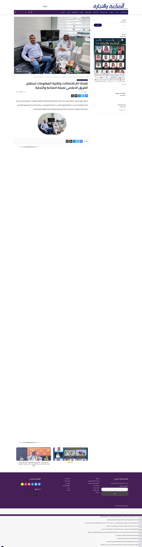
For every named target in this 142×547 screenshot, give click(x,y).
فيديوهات (68, 483)
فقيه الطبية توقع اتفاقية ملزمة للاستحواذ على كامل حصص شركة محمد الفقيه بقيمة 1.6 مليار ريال (122, 529)
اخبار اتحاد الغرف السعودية (93, 483)
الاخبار (117, 12)
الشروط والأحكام (66, 485)
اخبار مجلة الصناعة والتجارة (74, 77)
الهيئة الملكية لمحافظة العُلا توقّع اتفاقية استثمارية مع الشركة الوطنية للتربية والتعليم (124, 520)
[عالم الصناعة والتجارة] (109, 6)
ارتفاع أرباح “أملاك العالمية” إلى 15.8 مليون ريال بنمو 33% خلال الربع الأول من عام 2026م (124, 526)
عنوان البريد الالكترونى (123, 486)
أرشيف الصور (88, 12)
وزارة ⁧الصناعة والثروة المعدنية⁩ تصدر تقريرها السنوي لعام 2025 (129, 538)
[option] (52, 161)
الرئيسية (85, 77)
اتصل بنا (63, 12)
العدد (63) (124, 84)
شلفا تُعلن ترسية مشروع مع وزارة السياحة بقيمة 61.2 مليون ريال (129, 535)
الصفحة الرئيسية (124, 12)
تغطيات (111, 12)
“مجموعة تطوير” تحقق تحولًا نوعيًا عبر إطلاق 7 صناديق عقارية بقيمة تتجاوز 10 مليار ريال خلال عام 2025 (121, 545)
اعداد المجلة (95, 12)
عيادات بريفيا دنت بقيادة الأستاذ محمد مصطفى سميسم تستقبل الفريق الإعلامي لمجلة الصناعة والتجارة (67, 163)
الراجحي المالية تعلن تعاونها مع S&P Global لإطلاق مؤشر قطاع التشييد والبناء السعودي (124, 541)
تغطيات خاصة (96, 485)
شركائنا (81, 12)
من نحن (68, 12)
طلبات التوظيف (75, 12)
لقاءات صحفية (104, 12)
